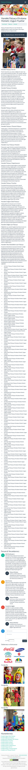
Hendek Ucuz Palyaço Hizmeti (8, 750)
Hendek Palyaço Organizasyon (8, 745)
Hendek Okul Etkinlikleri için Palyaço (9, 739)
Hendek (15, 24)
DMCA (14, 758)
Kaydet (24, 640)
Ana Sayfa (4, 24)
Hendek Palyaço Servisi (6, 747)
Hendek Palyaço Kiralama (7, 743)
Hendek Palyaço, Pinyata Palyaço (9, 748)
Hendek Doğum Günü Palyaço (8, 736)
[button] (2, 10)
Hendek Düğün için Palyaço (7, 737)
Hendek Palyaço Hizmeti (7, 742)
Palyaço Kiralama (6, 2)
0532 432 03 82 (23, 755)
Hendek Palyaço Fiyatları (7, 740)
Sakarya (10, 24)
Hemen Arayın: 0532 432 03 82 (14, 35)
